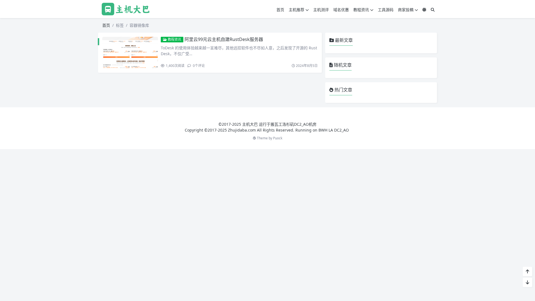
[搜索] (433, 10)
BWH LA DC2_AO (333, 130)
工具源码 (385, 9)
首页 (280, 9)
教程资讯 (361, 9)
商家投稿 (406, 9)
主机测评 (321, 9)
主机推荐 (296, 9)
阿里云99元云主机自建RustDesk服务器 (223, 39)
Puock (277, 138)
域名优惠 (341, 9)
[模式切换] (424, 10)
